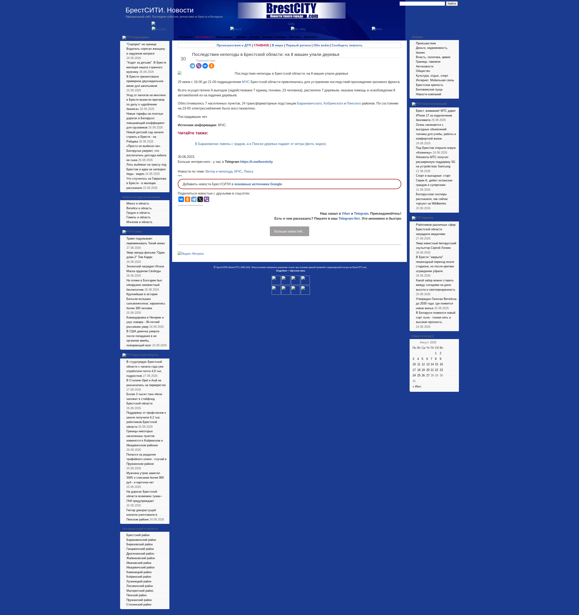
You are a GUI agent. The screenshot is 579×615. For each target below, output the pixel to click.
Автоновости (424, 66)
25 (418, 375)
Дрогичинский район (140, 553)
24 (414, 375)
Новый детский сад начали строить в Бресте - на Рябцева (145, 137)
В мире (137, 231)
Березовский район (139, 544)
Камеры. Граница (274, 37)
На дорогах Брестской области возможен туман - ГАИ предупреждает (144, 496)
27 (428, 375)
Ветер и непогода (219, 171)
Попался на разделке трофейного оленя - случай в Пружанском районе (146, 459)
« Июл (417, 386)
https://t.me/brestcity (256, 162)
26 (423, 375)
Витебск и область (139, 208)
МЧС (246, 82)
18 (418, 370)
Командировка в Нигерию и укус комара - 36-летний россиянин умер (145, 322)
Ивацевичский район (140, 567)
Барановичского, (310, 103)
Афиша (241, 37)
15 (436, 364)
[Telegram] (192, 66)
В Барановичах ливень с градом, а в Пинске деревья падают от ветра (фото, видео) (260, 144)
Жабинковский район (140, 558)
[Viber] (199, 66)
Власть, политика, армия (433, 57)
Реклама (295, 37)
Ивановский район (138, 563)
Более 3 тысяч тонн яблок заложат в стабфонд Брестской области (144, 398)
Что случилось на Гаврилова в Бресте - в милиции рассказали (146, 183)
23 (441, 370)
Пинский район (136, 595)
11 (418, 364)
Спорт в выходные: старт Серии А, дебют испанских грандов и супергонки (434, 180)
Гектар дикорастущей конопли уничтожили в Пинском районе (141, 514)
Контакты (310, 37)
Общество (423, 71)
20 (428, 370)
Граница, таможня (428, 61)
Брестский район (137, 535)
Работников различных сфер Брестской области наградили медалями (436, 229)
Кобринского (334, 103)
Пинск (248, 171)
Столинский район (138, 604)
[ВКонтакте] (205, 66)
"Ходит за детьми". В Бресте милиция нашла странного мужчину (146, 67)
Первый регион (298, 45)
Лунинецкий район (138, 581)
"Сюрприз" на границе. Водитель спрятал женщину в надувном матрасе (145, 49)
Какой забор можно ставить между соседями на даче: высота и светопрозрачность (435, 285)
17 (414, 370)
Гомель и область (138, 217)
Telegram (361, 213)
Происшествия (205, 60)
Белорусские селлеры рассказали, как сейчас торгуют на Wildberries (432, 198)
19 (423, 370)
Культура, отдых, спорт (432, 75)
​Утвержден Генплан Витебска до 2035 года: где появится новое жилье (436, 303)
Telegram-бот (349, 218)
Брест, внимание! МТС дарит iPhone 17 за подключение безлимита (436, 115)
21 (432, 370)
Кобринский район (138, 576)
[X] (200, 199)
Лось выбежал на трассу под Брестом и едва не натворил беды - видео (146, 169)
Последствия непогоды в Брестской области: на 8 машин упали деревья (265, 54)
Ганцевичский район (140, 549)
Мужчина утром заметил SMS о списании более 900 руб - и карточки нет (145, 477)
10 (414, 364)
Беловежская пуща (429, 89)
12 (423, 364)
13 (428, 364)
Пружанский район (139, 600)
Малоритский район (139, 590)
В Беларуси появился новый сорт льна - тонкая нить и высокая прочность (435, 317)
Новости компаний (428, 94)
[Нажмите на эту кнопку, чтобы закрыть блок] (166, 37)
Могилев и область (139, 222)
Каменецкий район (139, 572)
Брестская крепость (429, 85)
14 (432, 364)
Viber (346, 213)
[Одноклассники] (211, 66)
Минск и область (137, 203)
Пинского (354, 103)
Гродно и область (138, 212)
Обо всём (321, 45)
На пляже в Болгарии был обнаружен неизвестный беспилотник (144, 285)
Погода (254, 37)
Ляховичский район (139, 586)
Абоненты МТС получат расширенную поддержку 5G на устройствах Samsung (435, 161)
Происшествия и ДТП (234, 45)
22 (436, 370)
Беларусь (186, 37)
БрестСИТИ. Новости (160, 10)
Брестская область (145, 354)
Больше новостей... (289, 231)
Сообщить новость (347, 45)
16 (441, 364)
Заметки (427, 217)
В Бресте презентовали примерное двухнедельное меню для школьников (144, 81)
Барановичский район (141, 539)
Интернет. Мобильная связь (435, 80)
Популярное (140, 37)
